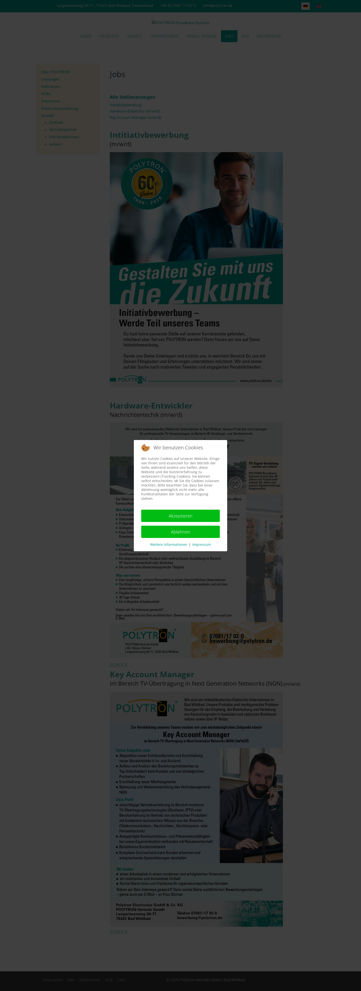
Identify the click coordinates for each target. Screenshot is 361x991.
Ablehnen (180, 532)
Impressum (201, 544)
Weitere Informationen (168, 544)
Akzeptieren (181, 516)
